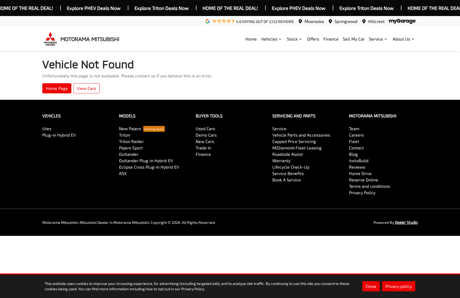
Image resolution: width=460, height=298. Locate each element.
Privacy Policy (362, 192)
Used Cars (205, 128)
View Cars (86, 88)
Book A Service (286, 179)
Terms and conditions (369, 186)
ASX (123, 173)
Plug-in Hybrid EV (59, 134)
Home (251, 38)
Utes (46, 128)
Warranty (281, 160)
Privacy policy (398, 286)
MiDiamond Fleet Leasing (297, 147)
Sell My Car (354, 38)
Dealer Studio (406, 222)
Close (371, 286)
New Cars (205, 141)
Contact (356, 147)
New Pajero (130, 128)
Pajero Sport (131, 147)
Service (376, 38)
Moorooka (314, 21)
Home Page (57, 88)
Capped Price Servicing (294, 141)
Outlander (128, 154)
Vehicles (269, 38)
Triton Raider (131, 141)
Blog (353, 154)
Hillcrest (376, 21)
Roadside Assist (287, 154)
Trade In (203, 147)
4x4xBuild (358, 160)
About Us (401, 38)
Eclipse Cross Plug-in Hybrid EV (149, 166)
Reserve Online (363, 179)
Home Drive (360, 173)
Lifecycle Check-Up (290, 166)
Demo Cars (206, 134)
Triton (124, 134)
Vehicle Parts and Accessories (301, 134)
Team (354, 128)
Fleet (354, 141)
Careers (356, 134)
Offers (313, 38)
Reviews (357, 166)
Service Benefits (288, 173)
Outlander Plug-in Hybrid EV (146, 160)
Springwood (346, 21)
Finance (331, 38)
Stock (292, 38)
